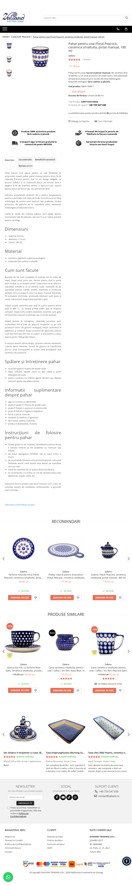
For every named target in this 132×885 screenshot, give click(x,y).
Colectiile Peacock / (21, 36)
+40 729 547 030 (108, 791)
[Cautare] (127, 17)
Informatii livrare (13, 847)
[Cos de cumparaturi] (126, 29)
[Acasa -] (18, 17)
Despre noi (10, 836)
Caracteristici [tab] (25, 159)
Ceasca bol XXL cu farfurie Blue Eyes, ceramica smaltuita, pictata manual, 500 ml (23, 669)
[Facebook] (57, 797)
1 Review (86, 59)
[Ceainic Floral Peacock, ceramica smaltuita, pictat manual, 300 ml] (108, 549)
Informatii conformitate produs (20, 504)
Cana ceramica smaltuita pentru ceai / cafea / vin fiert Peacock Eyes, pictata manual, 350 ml (108, 669)
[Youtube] (63, 797)
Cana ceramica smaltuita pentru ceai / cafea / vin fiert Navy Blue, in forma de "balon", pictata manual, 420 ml (66, 669)
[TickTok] (69, 797)
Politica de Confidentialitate (19, 815)
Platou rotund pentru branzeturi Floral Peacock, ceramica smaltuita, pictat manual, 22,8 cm (66, 576)
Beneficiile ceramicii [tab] (45, 159)
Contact (8, 851)
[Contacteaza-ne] (118, 29)
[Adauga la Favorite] (35, 597)
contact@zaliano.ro (108, 796)
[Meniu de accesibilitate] (126, 861)
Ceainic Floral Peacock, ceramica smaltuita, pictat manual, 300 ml (108, 576)
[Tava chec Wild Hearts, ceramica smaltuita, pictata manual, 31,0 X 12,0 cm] (108, 729)
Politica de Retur (55, 840)
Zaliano (71, 55)
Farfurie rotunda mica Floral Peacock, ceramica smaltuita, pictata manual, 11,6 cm (23, 576)
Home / (6, 36)
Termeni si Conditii (14, 840)
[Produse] (5, 29)
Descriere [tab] (9, 160)
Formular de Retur (56, 844)
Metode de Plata (55, 836)
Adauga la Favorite (80, 121)
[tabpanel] (41, 56)
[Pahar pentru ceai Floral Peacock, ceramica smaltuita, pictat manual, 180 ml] (41, 56)
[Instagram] (75, 797)
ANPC (50, 847)
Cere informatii (104, 121)
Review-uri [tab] (25, 165)
